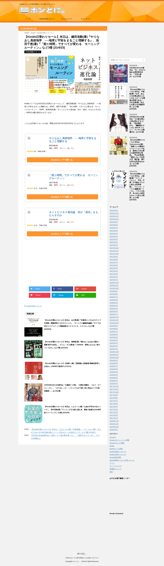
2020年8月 (114, 294)
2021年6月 (114, 265)
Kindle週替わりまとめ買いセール (122, 460)
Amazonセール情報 (117, 443)
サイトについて (66, 19)
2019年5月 (114, 337)
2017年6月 (114, 404)
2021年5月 (114, 268)
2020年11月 (114, 285)
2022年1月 (114, 245)
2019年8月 (114, 329)
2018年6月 (114, 369)
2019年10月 (114, 323)
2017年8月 (114, 398)
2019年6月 (114, 334)
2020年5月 (114, 303)
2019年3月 (114, 343)
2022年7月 (114, 228)
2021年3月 (114, 274)
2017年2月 (114, 415)
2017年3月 (114, 412)
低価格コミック (115, 469)
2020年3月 (114, 308)
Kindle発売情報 (115, 457)
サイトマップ (85, 19)
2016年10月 (114, 427)
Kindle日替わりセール (47, 19)
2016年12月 (114, 421)
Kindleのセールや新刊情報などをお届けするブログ (82, 558)
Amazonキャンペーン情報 (119, 440)
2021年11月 (114, 251)
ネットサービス (115, 466)
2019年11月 (114, 320)
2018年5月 (114, 372)
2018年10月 (114, 358)
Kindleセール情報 (116, 449)
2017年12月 (114, 386)
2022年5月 (114, 234)
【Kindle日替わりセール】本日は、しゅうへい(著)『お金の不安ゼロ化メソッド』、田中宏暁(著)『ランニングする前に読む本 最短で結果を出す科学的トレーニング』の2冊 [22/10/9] (72, 410)
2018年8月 (114, 363)
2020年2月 (114, 311)
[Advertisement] (44, 266)
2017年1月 (114, 418)
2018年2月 (114, 381)
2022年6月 (114, 231)
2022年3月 (114, 239)
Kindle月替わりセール (118, 454)
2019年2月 (114, 346)
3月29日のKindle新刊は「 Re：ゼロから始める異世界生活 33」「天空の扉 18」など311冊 (137, 72)
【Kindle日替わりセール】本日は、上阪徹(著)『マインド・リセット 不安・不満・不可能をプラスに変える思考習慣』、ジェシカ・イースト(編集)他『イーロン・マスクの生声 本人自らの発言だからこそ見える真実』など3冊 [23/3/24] (137, 187)
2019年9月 (114, 326)
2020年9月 (114, 291)
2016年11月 (114, 424)
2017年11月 (114, 389)
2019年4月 (114, 340)
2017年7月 (114, 401)
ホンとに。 (82, 554)
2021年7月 (114, 262)
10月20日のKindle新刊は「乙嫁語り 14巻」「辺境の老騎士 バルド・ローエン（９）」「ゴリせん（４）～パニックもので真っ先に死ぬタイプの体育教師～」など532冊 (72, 388)
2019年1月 (114, 349)
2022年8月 (114, 225)
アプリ (112, 463)
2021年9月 (114, 257)
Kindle (112, 446)
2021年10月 (114, 254)
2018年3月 (114, 378)
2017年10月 (114, 392)
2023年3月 (114, 210)
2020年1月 (114, 314)
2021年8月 (114, 259)
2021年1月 (114, 280)
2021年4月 (114, 271)
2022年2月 (114, 242)
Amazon (113, 437)
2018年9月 (114, 360)
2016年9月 (114, 430)
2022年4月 (114, 236)
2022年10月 (114, 219)
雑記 (111, 472)
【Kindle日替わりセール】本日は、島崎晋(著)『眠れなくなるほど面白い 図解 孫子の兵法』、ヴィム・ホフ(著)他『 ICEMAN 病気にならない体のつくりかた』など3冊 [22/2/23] (72, 345)
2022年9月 (114, 222)
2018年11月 (114, 355)
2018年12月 (114, 352)
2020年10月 (114, 288)
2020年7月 (114, 297)
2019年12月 (114, 317)
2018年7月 (114, 366)
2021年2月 (114, 277)
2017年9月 (114, 395)
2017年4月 (114, 409)
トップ (28, 19)
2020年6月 (114, 300)
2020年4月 (114, 306)
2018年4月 (114, 375)
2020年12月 (114, 283)
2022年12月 (114, 213)
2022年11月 (114, 216)
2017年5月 (114, 407)
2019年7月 (114, 332)
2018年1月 (114, 383)
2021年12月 (114, 248)
